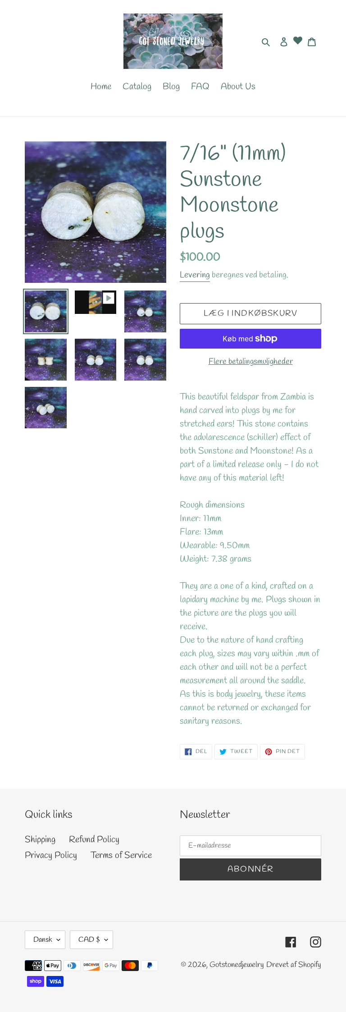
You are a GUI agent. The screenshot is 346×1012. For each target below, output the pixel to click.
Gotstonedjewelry (236, 965)
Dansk (42, 939)
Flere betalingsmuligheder (251, 361)
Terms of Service (121, 855)
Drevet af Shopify (293, 965)
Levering (195, 275)
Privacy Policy (51, 855)
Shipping (40, 840)
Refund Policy (94, 840)
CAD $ (89, 939)
